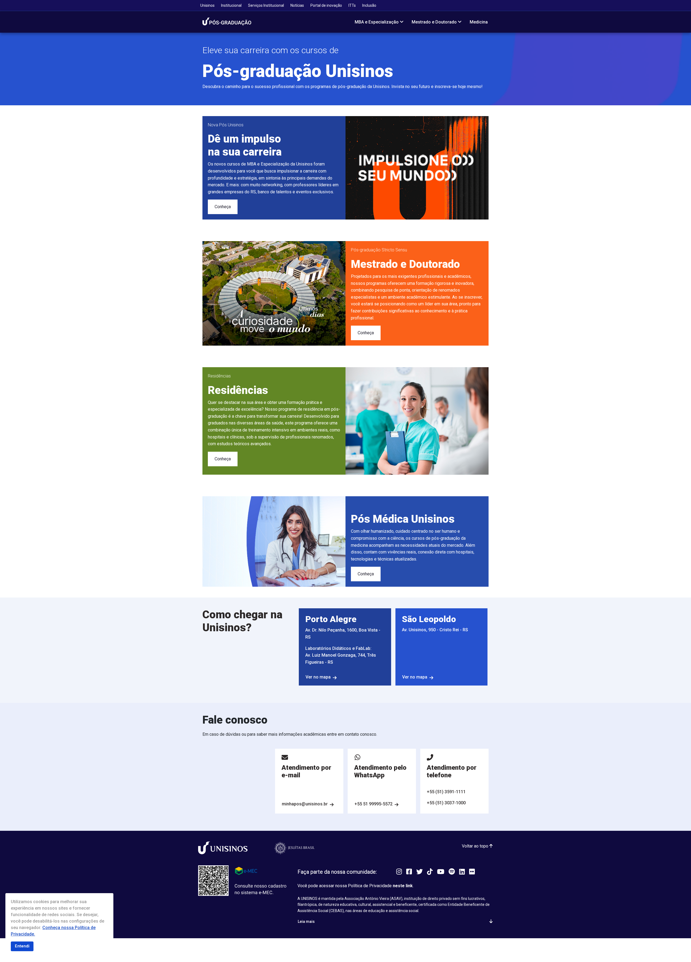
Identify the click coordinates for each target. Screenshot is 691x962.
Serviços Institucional (266, 5)
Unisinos (207, 5)
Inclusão (369, 5)
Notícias (297, 5)
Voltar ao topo (475, 846)
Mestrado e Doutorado (434, 22)
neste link (403, 885)
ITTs (352, 5)
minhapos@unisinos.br (305, 803)
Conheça (223, 206)
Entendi (22, 946)
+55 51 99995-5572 (373, 803)
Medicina (479, 22)
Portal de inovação (326, 5)
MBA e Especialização (377, 22)
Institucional (231, 5)
